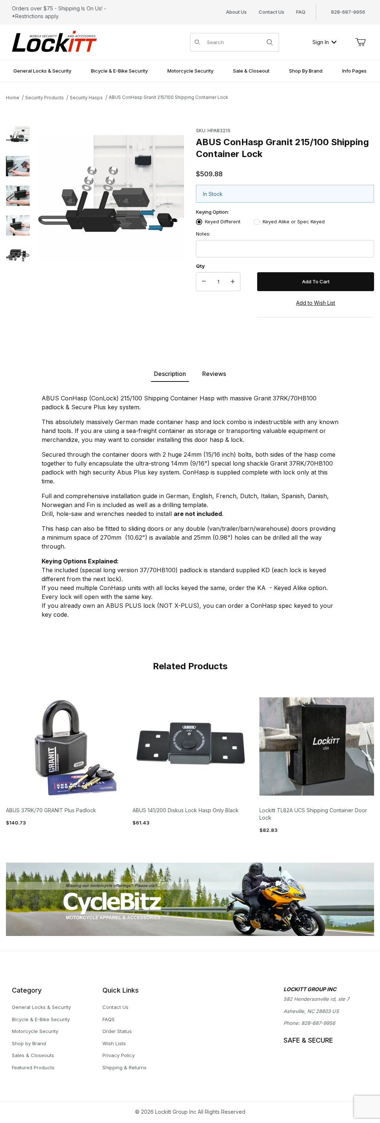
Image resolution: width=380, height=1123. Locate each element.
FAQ (300, 12)
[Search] (270, 42)
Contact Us (271, 12)
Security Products (44, 97)
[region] (18, 228)
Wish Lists (114, 1043)
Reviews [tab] (214, 373)
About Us (236, 12)
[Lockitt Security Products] (54, 41)
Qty (200, 266)
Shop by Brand (29, 1043)
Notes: (203, 234)
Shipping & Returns (124, 1067)
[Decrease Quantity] (203, 282)
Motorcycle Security (35, 1031)
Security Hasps (86, 97)
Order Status (117, 1031)
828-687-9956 (318, 1023)
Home (12, 97)
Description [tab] (170, 373)
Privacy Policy (118, 1055)
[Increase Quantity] (232, 282)
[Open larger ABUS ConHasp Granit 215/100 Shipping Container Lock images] (110, 198)
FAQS (108, 1019)
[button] (18, 137)
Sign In (320, 42)
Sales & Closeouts (33, 1055)
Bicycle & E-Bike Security (41, 1019)
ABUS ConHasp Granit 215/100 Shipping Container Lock (168, 97)
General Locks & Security (41, 1007)
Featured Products (33, 1067)
